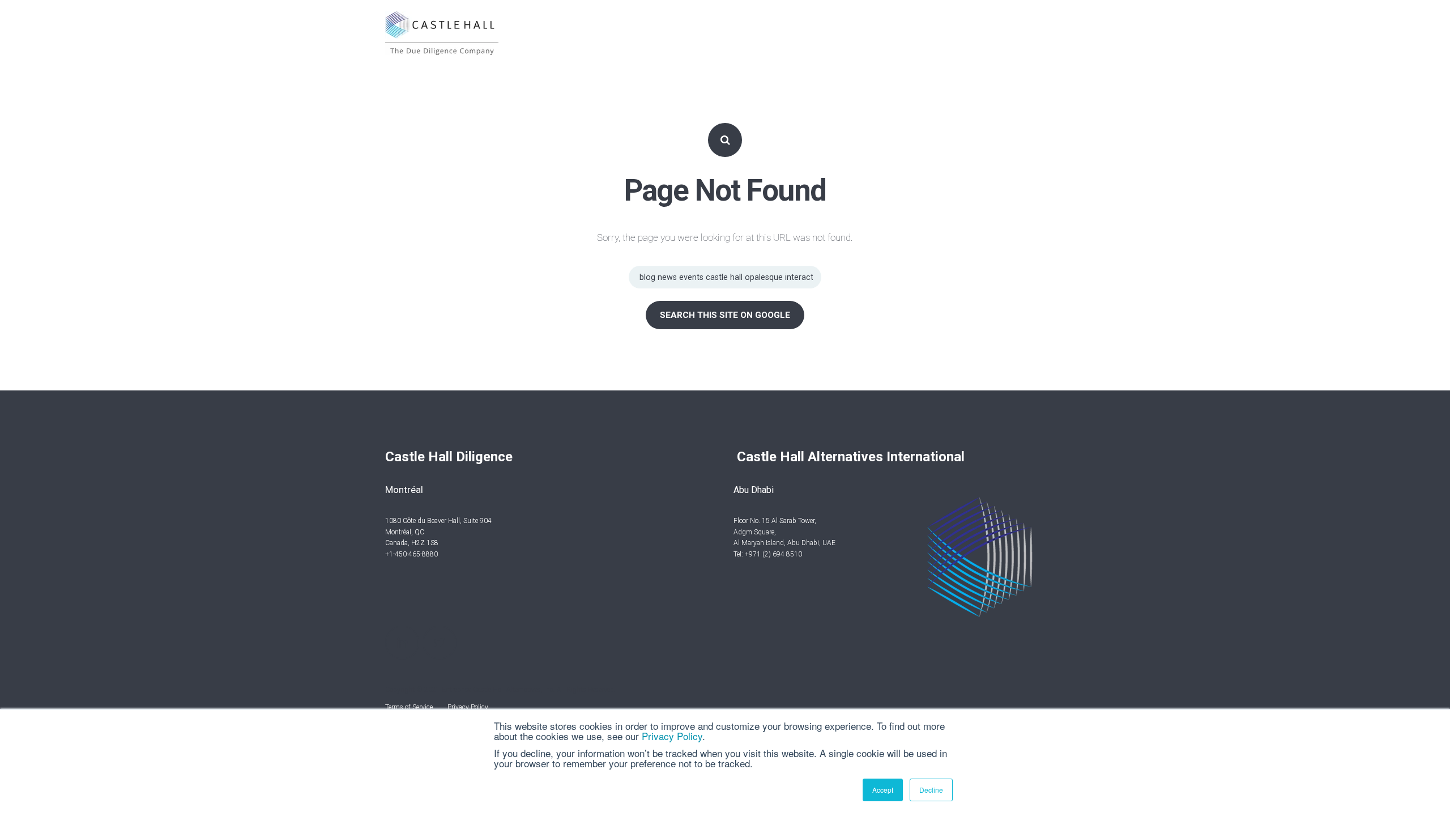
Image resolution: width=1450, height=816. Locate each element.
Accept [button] (882, 789)
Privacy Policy (672, 736)
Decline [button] (931, 789)
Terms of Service (409, 707)
